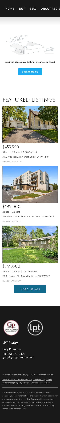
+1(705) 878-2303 (13, 353)
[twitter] (17, 364)
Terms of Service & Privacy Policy (17, 379)
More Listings (30, 289)
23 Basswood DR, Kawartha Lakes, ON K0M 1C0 (26, 276)
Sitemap (34, 383)
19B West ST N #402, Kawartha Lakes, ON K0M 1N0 (28, 216)
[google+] (36, 364)
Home (10, 8)
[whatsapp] (43, 364)
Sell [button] (33, 8)
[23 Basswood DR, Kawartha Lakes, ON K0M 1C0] (30, 244)
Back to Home (30, 71)
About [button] (46, 8)
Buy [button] (22, 8)
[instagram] (24, 364)
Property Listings (21, 383)
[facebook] (4, 364)
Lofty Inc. (17, 374)
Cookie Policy (38, 379)
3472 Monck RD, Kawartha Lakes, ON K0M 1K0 (25, 156)
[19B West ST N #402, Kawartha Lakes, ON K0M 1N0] (30, 184)
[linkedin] (11, 364)
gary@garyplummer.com (18, 357)
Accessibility (45, 383)
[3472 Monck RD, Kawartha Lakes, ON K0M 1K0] (30, 124)
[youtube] (30, 364)
